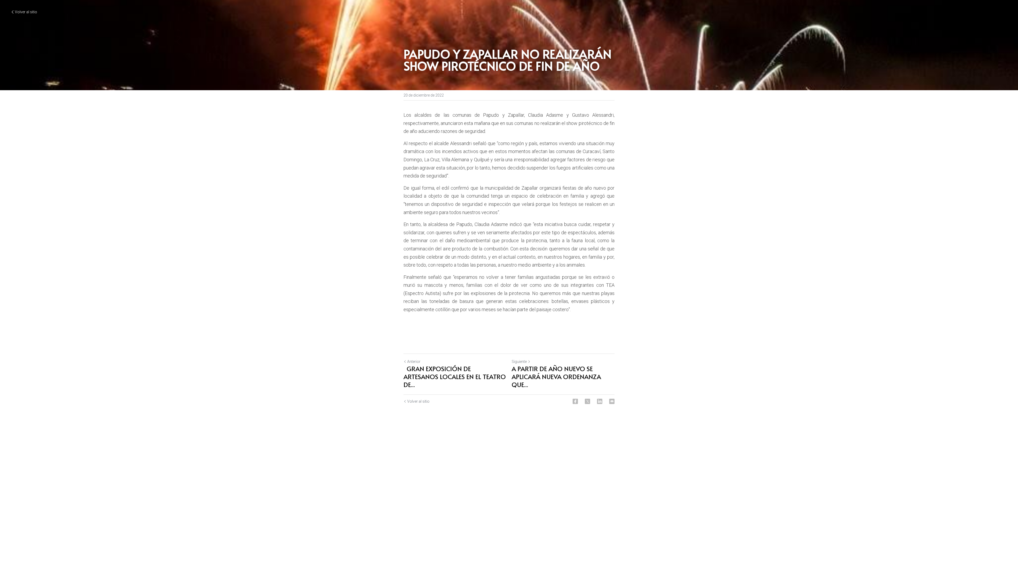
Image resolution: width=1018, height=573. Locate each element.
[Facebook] (575, 401)
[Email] (612, 401)
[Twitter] (587, 401)
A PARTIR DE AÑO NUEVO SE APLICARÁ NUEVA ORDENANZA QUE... (556, 377)
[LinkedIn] (599, 401)
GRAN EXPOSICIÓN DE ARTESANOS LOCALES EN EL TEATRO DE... (454, 377)
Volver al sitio (26, 12)
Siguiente (519, 361)
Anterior (413, 361)
